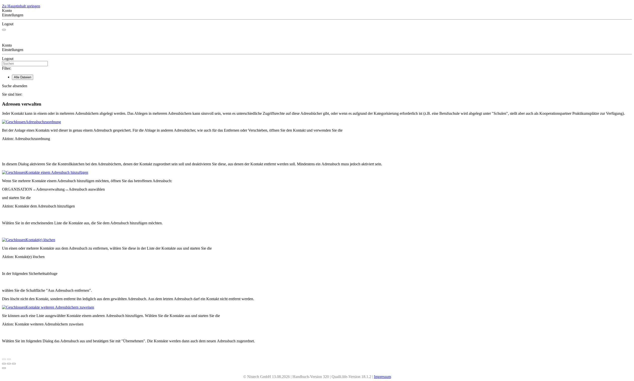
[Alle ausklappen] (9, 363)
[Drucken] (4, 363)
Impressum (382, 377)
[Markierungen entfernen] (14, 363)
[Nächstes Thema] (9, 359)
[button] (317, 86)
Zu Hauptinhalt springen (21, 6)
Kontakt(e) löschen (40, 240)
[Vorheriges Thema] (4, 359)
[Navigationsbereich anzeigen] (4, 29)
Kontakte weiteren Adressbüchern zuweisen (60, 307)
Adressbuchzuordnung (43, 122)
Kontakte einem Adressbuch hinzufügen (57, 172)
